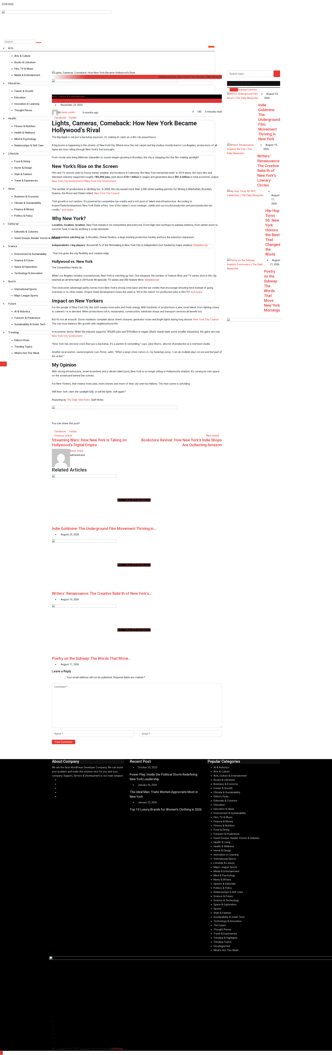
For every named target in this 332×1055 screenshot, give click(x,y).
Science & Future (223, 896)
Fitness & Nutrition (224, 825)
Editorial (13, 223)
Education (14, 83)
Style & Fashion (222, 912)
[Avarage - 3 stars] (57, 677)
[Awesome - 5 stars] (63, 677)
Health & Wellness (224, 846)
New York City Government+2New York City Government (84, 181)
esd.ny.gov (67, 209)
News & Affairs (222, 879)
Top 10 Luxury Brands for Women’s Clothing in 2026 (166, 809)
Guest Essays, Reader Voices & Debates (236, 838)
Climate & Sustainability (227, 792)
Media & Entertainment (226, 871)
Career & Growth (223, 788)
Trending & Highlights (225, 937)
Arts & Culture (22, 55)
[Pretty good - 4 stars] (60, 677)
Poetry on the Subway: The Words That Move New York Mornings (272, 290)
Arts (10, 48)
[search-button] (38, 42)
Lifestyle (13, 153)
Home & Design (222, 850)
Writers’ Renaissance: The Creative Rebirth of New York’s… (102, 593)
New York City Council (106, 193)
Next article (212, 435)
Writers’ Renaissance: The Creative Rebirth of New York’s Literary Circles (268, 170)
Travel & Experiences (225, 933)
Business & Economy (226, 784)
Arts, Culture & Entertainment (68, 96)
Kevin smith (76, 450)
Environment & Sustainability (230, 813)
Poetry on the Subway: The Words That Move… (91, 658)
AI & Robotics (221, 767)
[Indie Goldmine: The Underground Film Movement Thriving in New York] (242, 96)
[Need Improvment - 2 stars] (54, 677)
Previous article (63, 435)
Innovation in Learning (226, 854)
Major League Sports (225, 867)
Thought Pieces (222, 929)
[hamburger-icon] (211, 47)
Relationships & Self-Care (228, 892)
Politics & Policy (223, 887)
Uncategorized (222, 946)
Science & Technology (226, 900)
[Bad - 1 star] (52, 677)
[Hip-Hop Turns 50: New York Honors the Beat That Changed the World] (246, 193)
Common (252, 89)
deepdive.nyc (151, 279)
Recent (234, 89)
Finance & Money (223, 821)
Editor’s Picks (221, 796)
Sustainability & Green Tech (229, 917)
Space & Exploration (225, 904)
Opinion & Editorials (225, 883)
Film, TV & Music (61, 100)
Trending (13, 332)
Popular (242, 89)
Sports (12, 281)
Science (12, 246)
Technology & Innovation (228, 921)
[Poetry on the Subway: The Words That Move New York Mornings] (245, 264)
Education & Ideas (224, 809)
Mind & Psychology (224, 875)
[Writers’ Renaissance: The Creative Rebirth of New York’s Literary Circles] (242, 149)
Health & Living (222, 842)
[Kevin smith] (78, 112)
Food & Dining (221, 829)
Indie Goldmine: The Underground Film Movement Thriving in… (104, 528)
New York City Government (67, 335)
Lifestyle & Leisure (224, 863)
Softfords (117, 1048)
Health (12, 118)
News (11, 188)
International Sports (225, 858)
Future (12, 303)
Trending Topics (223, 941)
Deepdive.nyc (200, 245)
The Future (220, 925)
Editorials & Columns (225, 800)
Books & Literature (224, 779)
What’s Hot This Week (226, 950)
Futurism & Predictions (226, 833)
